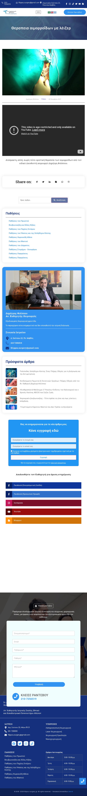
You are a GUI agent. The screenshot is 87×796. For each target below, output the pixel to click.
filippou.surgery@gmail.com (25, 348)
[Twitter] (76, 4)
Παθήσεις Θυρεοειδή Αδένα (16, 774)
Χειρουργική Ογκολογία (56, 735)
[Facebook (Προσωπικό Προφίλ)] (43, 494)
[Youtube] (80, 4)
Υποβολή (39, 684)
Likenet (70, 791)
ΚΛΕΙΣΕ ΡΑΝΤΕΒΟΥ (34, 695)
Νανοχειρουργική (53, 739)
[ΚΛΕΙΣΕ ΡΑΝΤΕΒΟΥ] (15, 696)
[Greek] (55, 12)
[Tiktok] (73, 4)
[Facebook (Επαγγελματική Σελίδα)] (43, 485)
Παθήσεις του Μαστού (14, 777)
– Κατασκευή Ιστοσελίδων (59, 791)
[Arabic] (49, 12)
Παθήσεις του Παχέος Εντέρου (18, 763)
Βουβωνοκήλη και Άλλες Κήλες (18, 760)
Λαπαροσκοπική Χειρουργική (58, 728)
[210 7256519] (7, 343)
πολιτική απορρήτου (58, 463)
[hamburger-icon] (38, 12)
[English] (52, 12)
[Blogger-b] (83, 4)
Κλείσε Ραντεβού (75, 12)
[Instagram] (70, 4)
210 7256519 (16, 343)
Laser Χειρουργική (54, 731)
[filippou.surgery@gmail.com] (7, 348)
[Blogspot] (43, 520)
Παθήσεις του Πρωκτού (15, 756)
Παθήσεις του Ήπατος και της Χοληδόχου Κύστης (22, 768)
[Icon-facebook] (66, 4)
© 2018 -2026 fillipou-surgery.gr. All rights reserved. (32, 791)
